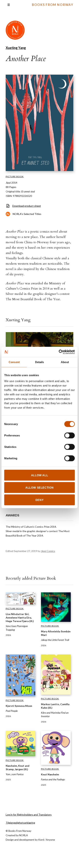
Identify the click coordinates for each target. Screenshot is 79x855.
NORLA (23, 835)
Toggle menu (9, 5)
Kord (41, 839)
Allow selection (39, 487)
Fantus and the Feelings (53, 779)
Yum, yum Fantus (15, 774)
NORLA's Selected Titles (27, 213)
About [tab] (65, 362)
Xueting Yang (16, 48)
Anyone (50, 839)
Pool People (12, 710)
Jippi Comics (48, 551)
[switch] (69, 435)
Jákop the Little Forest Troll (55, 639)
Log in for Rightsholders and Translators (29, 814)
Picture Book (15, 176)
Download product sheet (26, 205)
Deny (39, 499)
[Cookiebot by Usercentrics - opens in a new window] (59, 351)
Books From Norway (52, 5)
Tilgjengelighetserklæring (20, 822)
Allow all (39, 475)
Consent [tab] (14, 362)
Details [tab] (39, 362)
